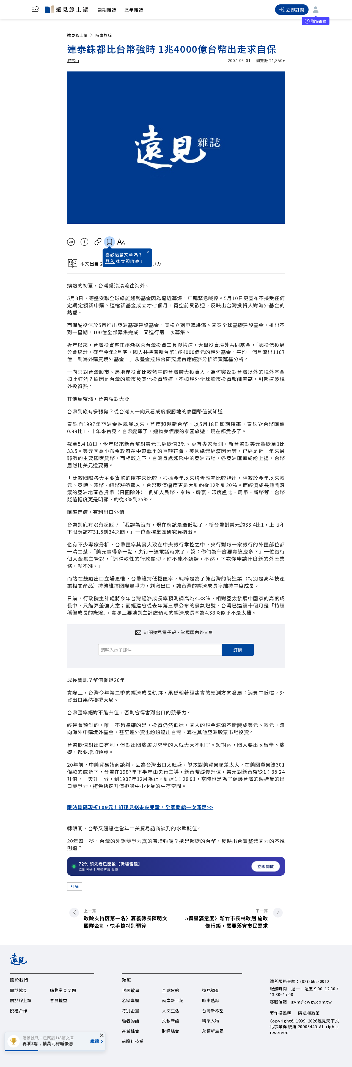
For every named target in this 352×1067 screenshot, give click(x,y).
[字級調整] (121, 242)
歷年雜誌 (134, 9)
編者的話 (130, 1021)
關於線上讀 (21, 1000)
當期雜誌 (107, 9)
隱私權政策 (309, 1013)
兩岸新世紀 (173, 1000)
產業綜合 (130, 1031)
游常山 (73, 60)
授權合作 (18, 1010)
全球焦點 (170, 990)
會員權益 (58, 1000)
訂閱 (238, 649)
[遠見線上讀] (66, 9)
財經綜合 (170, 1031)
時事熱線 (103, 35)
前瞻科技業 (133, 1041)
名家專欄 (130, 1000)
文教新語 (170, 1021)
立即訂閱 (295, 9)
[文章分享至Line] (70, 242)
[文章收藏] (109, 242)
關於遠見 (18, 990)
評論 (75, 886)
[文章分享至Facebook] (84, 242)
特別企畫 (130, 1010)
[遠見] (18, 963)
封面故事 (130, 990)
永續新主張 (213, 1031)
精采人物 (210, 1021)
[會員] (315, 9)
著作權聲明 (281, 1013)
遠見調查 (210, 990)
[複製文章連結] (98, 242)
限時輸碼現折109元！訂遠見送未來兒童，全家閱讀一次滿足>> (140, 807)
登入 (110, 261)
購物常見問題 (63, 990)
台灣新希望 (213, 1010)
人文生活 (170, 1010)
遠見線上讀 (77, 35)
